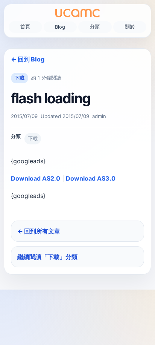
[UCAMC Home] (77, 13)
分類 (95, 26)
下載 (19, 78)
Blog (60, 27)
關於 (130, 26)
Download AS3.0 (90, 178)
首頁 (25, 26)
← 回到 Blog (27, 59)
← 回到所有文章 (38, 231)
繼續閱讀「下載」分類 (47, 257)
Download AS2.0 (35, 178)
